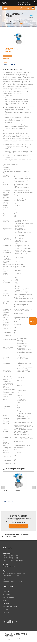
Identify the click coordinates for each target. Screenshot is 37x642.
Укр (35, 4)
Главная (6, 19)
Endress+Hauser (9, 21)
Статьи (5, 609)
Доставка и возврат (10, 606)
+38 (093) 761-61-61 (24, 3)
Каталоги (6, 600)
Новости (6, 591)
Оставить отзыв (18, 526)
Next (34, 487)
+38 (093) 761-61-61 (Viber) (26, 4)
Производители (18, 19)
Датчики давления (10, 23)
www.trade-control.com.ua (13, 582)
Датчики (21, 21)
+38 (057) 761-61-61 (10, 556)
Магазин (6, 603)
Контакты (6, 612)
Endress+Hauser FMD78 (12, 491)
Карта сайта (7, 594)
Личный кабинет (21, 8)
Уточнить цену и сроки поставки (10, 50)
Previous (3, 487)
